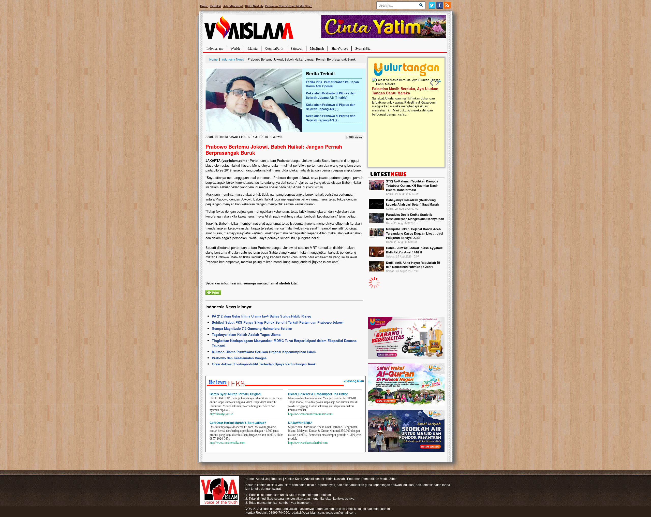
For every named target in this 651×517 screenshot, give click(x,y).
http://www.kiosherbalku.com (227, 442)
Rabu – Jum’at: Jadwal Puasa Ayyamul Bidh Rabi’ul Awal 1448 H (414, 250)
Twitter (432, 5)
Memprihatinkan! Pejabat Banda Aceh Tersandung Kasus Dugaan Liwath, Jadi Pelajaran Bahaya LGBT (414, 233)
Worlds (235, 48)
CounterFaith (274, 48)
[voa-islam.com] (248, 29)
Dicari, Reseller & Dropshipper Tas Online (318, 394)
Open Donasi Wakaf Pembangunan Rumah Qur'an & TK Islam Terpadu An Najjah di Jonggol (404, 97)
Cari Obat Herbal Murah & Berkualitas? (238, 422)
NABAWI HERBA (300, 422)
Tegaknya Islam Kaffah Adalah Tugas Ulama (246, 334)
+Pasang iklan (354, 381)
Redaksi (215, 6)
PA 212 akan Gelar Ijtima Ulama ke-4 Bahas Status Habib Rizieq (261, 316)
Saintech (297, 48)
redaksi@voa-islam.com (307, 512)
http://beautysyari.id (221, 414)
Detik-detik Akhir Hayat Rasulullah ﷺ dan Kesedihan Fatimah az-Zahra (413, 264)
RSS (448, 5)
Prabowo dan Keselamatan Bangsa (239, 357)
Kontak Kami (293, 479)
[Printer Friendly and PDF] (213, 292)
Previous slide (431, 83)
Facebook (440, 5)
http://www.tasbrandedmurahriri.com (310, 414)
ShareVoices (339, 48)
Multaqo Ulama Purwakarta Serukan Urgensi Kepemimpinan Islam (264, 351)
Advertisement (233, 6)
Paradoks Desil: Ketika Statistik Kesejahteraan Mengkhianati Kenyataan (415, 216)
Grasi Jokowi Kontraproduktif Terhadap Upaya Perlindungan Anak (264, 364)
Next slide (436, 83)
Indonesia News (232, 59)
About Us (262, 479)
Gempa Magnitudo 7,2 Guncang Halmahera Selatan (252, 328)
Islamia (253, 48)
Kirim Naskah (254, 6)
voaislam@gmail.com (340, 512)
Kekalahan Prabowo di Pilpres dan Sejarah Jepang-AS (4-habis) (330, 95)
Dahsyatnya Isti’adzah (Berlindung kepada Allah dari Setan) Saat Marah (412, 202)
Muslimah (317, 48)
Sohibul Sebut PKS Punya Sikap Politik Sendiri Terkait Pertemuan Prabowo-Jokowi (278, 322)
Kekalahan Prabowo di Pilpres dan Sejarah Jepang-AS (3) (330, 106)
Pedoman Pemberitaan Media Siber (288, 6)
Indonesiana (214, 48)
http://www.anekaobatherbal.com (308, 442)
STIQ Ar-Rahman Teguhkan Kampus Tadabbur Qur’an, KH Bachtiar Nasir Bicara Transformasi (412, 185)
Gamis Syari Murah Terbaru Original (235, 394)
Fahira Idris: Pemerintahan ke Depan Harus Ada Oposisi (332, 84)
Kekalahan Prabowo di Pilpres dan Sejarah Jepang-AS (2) (330, 117)
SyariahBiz (363, 48)
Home (204, 6)
